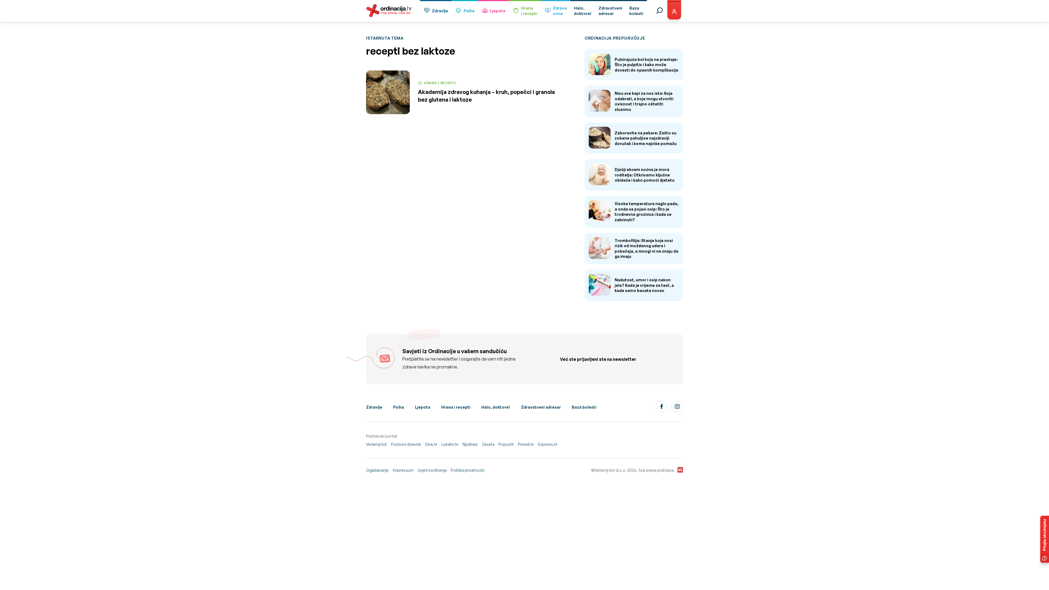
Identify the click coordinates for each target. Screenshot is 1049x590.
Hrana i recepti (455, 407)
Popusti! (506, 444)
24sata (488, 444)
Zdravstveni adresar (541, 407)
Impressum (403, 470)
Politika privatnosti (467, 470)
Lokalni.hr (449, 444)
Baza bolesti (584, 407)
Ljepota (497, 10)
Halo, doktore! (495, 407)
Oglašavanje (377, 470)
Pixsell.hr (526, 444)
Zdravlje (440, 10)
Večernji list (376, 444)
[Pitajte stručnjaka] (1044, 539)
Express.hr (548, 444)
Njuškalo (470, 444)
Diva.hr (431, 444)
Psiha (469, 10)
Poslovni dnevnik (406, 444)
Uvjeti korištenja (432, 470)
